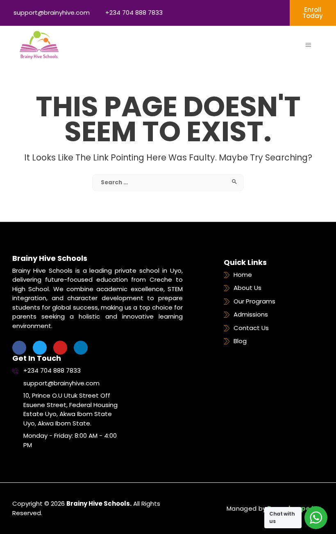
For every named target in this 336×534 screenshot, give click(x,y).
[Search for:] (168, 182)
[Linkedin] (81, 348)
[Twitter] (40, 348)
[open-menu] (308, 45)
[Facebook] (19, 348)
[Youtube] (60, 348)
